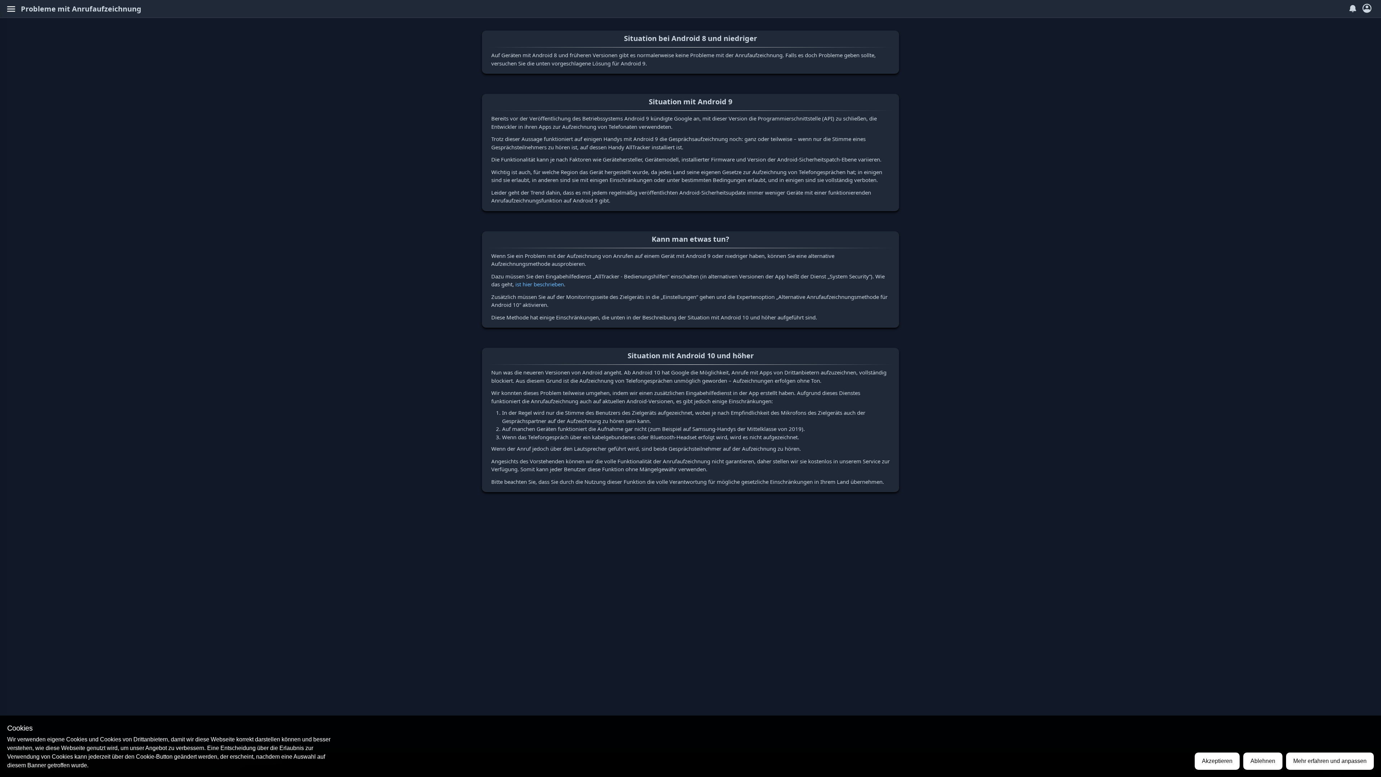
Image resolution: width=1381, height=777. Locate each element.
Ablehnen (1262, 761)
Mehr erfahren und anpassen (1330, 761)
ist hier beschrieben (539, 284)
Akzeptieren (1217, 761)
